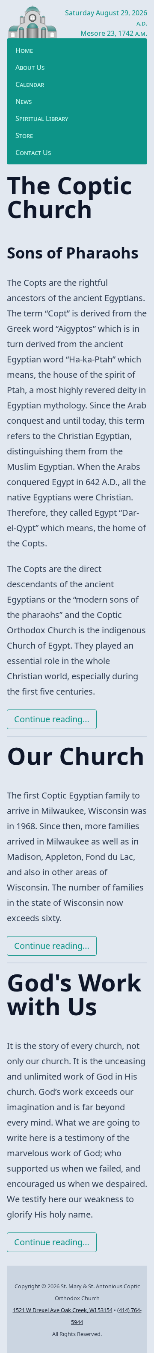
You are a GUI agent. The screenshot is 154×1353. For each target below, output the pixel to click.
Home (24, 50)
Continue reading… (51, 719)
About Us (29, 67)
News (23, 101)
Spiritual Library (41, 118)
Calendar (29, 84)
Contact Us (33, 152)
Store (24, 135)
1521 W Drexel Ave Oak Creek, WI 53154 (63, 1310)
